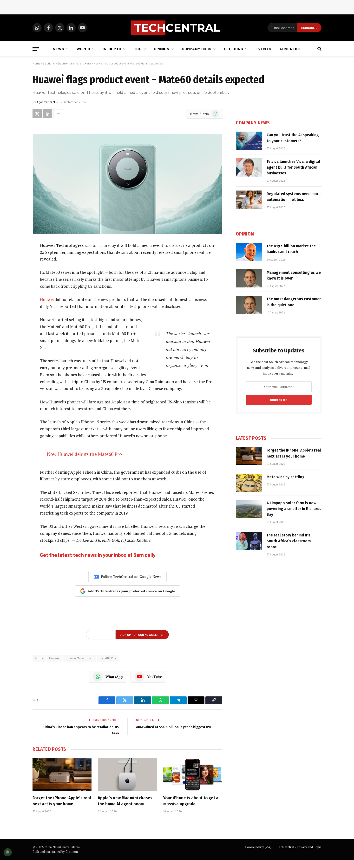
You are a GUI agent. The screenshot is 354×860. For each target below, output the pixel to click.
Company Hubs (196, 48)
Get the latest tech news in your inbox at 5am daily (98, 555)
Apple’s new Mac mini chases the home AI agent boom (125, 800)
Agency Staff (46, 102)
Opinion (161, 48)
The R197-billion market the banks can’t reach (291, 248)
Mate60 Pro (107, 658)
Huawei (47, 299)
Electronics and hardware (74, 63)
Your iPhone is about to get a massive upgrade (190, 800)
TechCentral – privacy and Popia (299, 847)
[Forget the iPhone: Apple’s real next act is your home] (62, 774)
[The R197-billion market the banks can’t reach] (249, 252)
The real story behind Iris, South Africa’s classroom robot (289, 541)
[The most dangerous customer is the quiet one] (249, 305)
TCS (138, 48)
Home (36, 63)
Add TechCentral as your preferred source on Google (131, 591)
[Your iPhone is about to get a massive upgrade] (192, 774)
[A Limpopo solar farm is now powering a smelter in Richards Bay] (249, 509)
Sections (233, 48)
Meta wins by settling (286, 476)
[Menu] (36, 49)
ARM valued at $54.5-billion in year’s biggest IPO (173, 727)
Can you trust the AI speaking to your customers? (293, 137)
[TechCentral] (177, 27)
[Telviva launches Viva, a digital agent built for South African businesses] (249, 167)
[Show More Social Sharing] (58, 113)
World (83, 48)
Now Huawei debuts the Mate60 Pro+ (86, 454)
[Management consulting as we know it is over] (249, 278)
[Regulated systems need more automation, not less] (249, 200)
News (58, 48)
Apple (39, 658)
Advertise (290, 48)
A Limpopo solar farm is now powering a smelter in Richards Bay (294, 508)
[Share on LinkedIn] (47, 113)
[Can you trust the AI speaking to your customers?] (249, 141)
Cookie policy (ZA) (258, 847)
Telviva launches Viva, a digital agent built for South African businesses (293, 167)
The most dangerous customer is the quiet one (294, 301)
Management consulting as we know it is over (294, 275)
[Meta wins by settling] (249, 483)
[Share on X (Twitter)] (37, 113)
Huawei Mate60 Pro (79, 658)
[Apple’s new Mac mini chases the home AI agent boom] (127, 774)
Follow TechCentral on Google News (131, 576)
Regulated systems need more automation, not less (294, 196)
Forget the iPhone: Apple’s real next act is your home (62, 800)
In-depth (112, 48)
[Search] (318, 49)
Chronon (72, 851)
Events (263, 48)
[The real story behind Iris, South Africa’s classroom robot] (249, 541)
